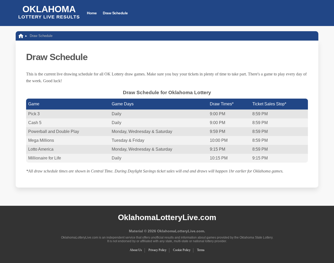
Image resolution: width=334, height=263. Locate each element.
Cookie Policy (181, 250)
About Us (136, 250)
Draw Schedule (115, 13)
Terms (201, 250)
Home (92, 13)
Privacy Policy (157, 250)
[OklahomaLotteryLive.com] (20, 36)
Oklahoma (49, 12)
